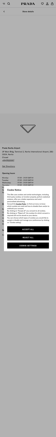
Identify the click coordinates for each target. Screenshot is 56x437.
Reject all (28, 237)
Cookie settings (28, 245)
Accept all (28, 229)
